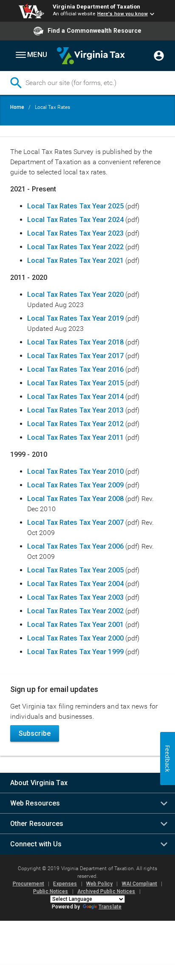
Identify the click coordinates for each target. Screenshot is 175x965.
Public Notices (50, 891)
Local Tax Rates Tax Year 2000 (75, 638)
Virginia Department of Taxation (96, 6)
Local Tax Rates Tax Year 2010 (75, 471)
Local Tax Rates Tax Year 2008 (75, 499)
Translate (110, 907)
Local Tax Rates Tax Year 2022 (75, 247)
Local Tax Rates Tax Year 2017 (75, 356)
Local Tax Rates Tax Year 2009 (76, 485)
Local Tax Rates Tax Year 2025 (75, 206)
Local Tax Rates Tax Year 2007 (75, 522)
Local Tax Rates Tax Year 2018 (75, 342)
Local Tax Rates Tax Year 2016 (75, 369)
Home (17, 107)
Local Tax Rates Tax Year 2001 (76, 625)
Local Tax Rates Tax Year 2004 (75, 584)
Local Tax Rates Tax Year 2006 (75, 546)
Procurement (28, 884)
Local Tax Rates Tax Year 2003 (75, 597)
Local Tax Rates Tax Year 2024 (75, 220)
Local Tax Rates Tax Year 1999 (75, 652)
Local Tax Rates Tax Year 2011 (75, 437)
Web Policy (99, 884)
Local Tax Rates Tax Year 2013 (75, 410)
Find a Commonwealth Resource (94, 30)
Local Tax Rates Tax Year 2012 (76, 424)
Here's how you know (122, 14)
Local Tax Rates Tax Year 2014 (75, 397)
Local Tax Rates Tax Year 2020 (75, 294)
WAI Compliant (139, 884)
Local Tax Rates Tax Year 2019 (75, 318)
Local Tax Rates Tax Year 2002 (75, 611)
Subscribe (35, 733)
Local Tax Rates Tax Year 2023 (75, 233)
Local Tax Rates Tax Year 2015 (75, 383)
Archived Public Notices (106, 891)
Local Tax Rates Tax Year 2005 (75, 570)
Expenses (65, 884)
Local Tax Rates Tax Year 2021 (75, 260)
